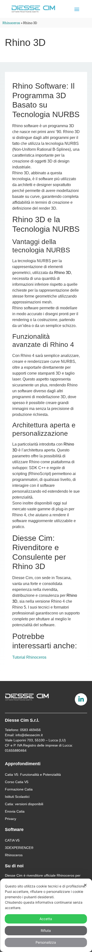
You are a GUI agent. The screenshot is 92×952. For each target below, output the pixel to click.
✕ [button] (85, 885)
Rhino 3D (62, 273)
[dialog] (46, 915)
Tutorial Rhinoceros (29, 657)
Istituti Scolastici (17, 797)
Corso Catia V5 (16, 782)
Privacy (10, 819)
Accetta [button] (45, 919)
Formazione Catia (19, 789)
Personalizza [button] (46, 942)
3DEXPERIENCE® (19, 848)
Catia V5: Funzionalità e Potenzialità (33, 774)
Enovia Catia (15, 811)
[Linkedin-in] (81, 699)
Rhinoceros (11, 23)
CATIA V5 (12, 840)
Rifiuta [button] (46, 930)
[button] (77, 9)
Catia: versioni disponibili (24, 804)
